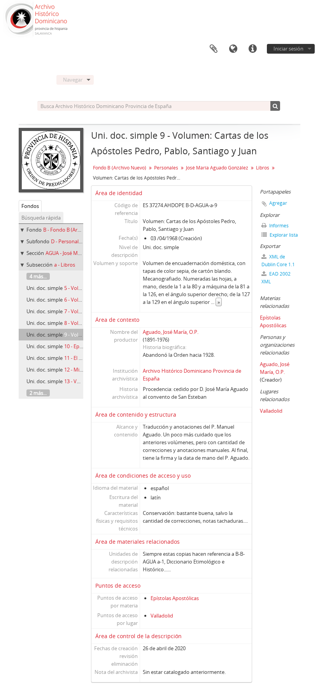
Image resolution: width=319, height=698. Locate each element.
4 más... (38, 276)
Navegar (72, 79)
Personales (166, 167)
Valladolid (162, 615)
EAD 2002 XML (276, 277)
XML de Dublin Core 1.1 (278, 260)
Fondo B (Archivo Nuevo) (119, 167)
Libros (262, 167)
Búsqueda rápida (41, 217)
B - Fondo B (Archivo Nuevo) (75, 229)
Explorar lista (283, 235)
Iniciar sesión (288, 48)
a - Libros (64, 264)
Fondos (30, 205)
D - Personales (67, 241)
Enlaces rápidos (252, 49)
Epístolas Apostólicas (175, 598)
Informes (278, 225)
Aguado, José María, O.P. (170, 331)
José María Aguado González (217, 167)
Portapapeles (213, 49)
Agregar (278, 203)
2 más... (38, 392)
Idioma (233, 49)
